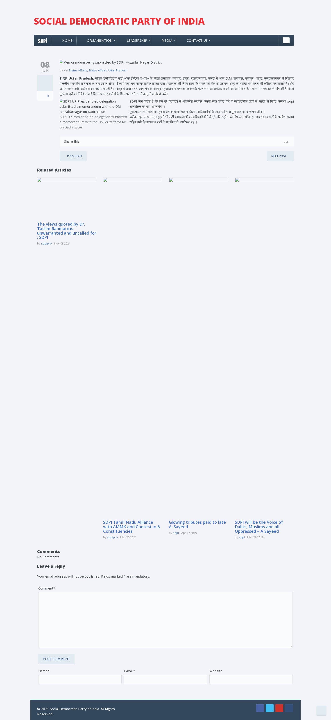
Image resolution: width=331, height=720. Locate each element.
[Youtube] (279, 708)
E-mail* (129, 671)
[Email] (123, 141)
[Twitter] (90, 141)
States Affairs (78, 70)
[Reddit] (117, 141)
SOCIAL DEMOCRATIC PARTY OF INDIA (119, 21)
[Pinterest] (104, 141)
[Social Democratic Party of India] (43, 40)
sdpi (176, 533)
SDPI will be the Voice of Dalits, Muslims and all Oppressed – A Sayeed (259, 526)
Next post (278, 156)
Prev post (74, 156)
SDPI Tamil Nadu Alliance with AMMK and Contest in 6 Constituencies (131, 526)
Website (215, 671)
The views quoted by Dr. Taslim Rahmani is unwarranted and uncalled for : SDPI (66, 230)
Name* (43, 671)
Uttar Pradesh (117, 70)
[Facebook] (84, 141)
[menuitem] (64, 40)
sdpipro (46, 243)
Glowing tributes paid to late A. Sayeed (197, 524)
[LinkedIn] (110, 141)
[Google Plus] (97, 141)
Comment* (46, 588)
